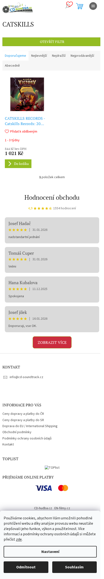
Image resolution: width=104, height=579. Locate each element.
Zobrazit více (52, 342)
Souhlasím (74, 567)
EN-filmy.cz (62, 508)
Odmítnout (26, 567)
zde (19, 539)
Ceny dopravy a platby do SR (23, 420)
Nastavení (50, 551)
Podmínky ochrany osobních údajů (27, 438)
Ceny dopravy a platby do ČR (23, 413)
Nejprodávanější (82, 55)
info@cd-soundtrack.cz (26, 377)
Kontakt (8, 444)
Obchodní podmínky (16, 432)
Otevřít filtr (52, 41)
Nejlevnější (39, 55)
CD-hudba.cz (43, 508)
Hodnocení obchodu (52, 197)
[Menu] (93, 6)
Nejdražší (59, 55)
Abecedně (12, 65)
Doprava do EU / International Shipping (30, 426)
